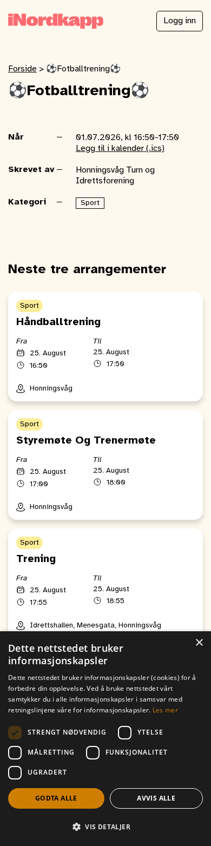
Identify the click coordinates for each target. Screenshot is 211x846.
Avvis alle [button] (156, 798)
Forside (22, 69)
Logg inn (179, 20)
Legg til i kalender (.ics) (120, 148)
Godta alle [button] (56, 798)
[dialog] (105, 738)
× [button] (199, 643)
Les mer (165, 710)
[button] (105, 827)
